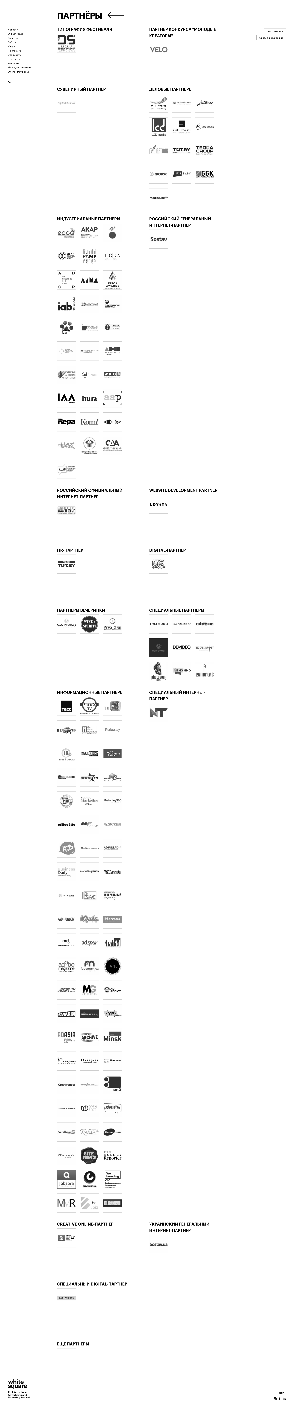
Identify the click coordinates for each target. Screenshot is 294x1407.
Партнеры (14, 59)
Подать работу (274, 30)
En (9, 82)
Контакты (13, 63)
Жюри (11, 46)
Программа (14, 50)
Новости (13, 29)
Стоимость (14, 54)
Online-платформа (18, 71)
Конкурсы (13, 37)
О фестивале (15, 33)
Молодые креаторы (19, 67)
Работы (12, 42)
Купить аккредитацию (271, 37)
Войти (281, 1392)
